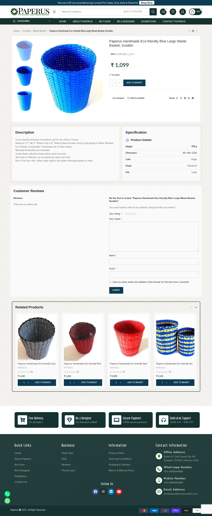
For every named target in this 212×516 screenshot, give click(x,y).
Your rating (115, 213)
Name (113, 255)
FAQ (64, 459)
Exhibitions (21, 476)
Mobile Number (175, 478)
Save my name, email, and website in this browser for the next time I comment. (151, 282)
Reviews (66, 464)
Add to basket (134, 83)
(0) (31, 372)
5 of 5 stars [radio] (135, 214)
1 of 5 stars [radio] (126, 214)
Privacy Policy (116, 453)
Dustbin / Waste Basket (34, 31)
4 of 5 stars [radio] (133, 214)
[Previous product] (189, 31)
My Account (68, 470)
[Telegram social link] (193, 98)
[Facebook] (95, 492)
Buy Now (20, 464)
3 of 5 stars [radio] (131, 214)
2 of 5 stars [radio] (128, 214)
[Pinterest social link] (185, 98)
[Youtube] (119, 492)
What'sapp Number (178, 467)
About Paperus (23, 459)
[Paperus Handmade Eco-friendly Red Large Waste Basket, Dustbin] (129, 338)
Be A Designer (22, 470)
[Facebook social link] (177, 98)
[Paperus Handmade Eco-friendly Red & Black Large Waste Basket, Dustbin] (83, 338)
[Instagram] (103, 492)
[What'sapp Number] (159, 469)
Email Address (174, 489)
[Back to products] (193, 31)
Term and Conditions (120, 459)
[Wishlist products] (173, 12)
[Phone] (7, 494)
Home (16, 31)
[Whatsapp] (7, 501)
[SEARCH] (153, 11)
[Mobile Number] (159, 480)
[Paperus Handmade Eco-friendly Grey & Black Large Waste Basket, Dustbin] (37, 338)
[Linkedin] (111, 492)
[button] (37, 382)
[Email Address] (159, 492)
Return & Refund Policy (121, 470)
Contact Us (21, 482)
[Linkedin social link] (189, 98)
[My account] (183, 12)
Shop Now (67, 453)
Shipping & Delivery (119, 464)
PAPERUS (22, 368)
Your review (115, 219)
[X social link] (181, 98)
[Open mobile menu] (54, 12)
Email (112, 268)
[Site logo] (30, 12)
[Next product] (197, 31)
